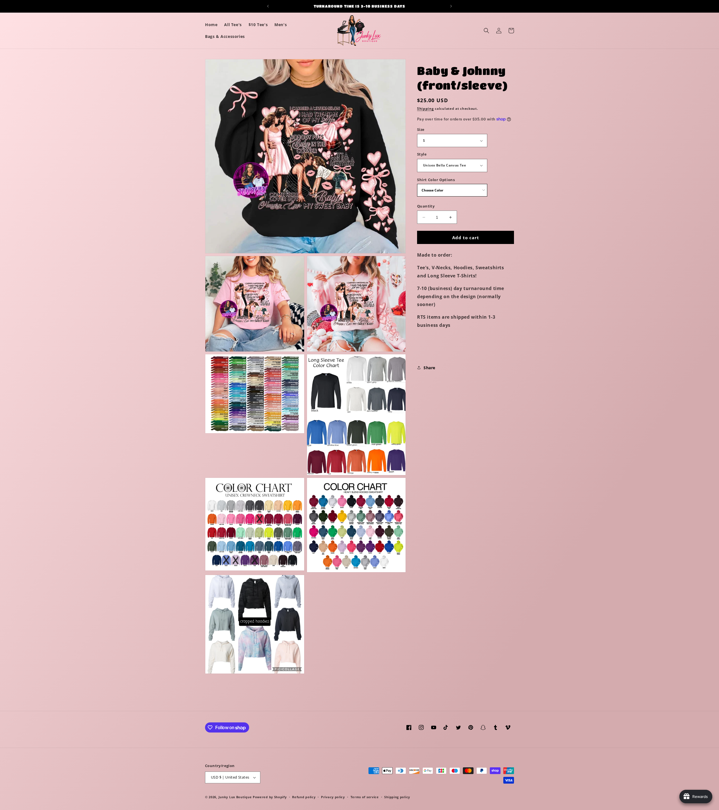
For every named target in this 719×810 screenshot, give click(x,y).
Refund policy (303, 797)
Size (421, 129)
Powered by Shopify (270, 797)
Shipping (425, 108)
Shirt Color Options (436, 179)
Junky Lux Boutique (235, 797)
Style (422, 154)
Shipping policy (397, 797)
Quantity (425, 206)
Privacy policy (333, 797)
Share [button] (429, 367)
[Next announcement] (451, 6)
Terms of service (365, 797)
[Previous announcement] (268, 6)
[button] (486, 30)
